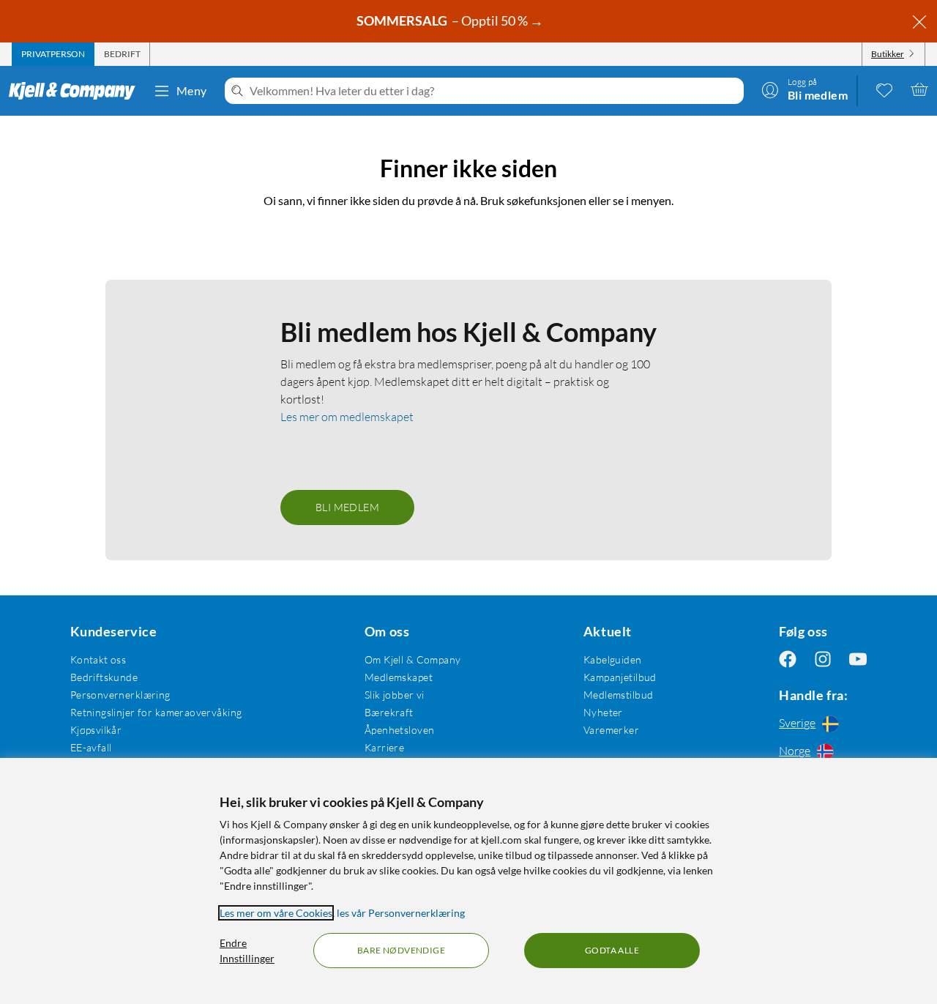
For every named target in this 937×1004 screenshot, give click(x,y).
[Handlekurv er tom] (919, 89)
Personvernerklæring (120, 694)
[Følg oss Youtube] (858, 659)
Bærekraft (389, 712)
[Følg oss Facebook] (787, 659)
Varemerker (611, 730)
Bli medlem (347, 507)
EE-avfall (91, 747)
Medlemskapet (399, 677)
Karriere (384, 747)
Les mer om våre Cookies (276, 913)
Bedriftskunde (104, 677)
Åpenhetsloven (399, 730)
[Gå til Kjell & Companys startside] (76, 91)
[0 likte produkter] (884, 89)
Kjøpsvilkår (96, 730)
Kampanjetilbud (620, 677)
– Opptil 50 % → (450, 20)
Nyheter (603, 712)
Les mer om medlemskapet (347, 416)
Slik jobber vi (395, 694)
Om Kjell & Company (413, 659)
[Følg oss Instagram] (823, 659)
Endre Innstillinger (247, 950)
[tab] (53, 54)
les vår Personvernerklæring (401, 913)
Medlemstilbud (618, 694)
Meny (191, 90)
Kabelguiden (612, 659)
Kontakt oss (98, 659)
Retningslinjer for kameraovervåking (156, 712)
